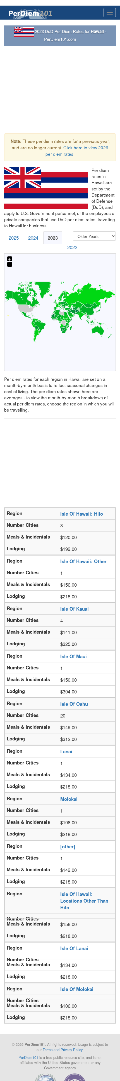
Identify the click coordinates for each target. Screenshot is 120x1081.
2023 (53, 237)
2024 (33, 237)
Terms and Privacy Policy (62, 1049)
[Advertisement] (60, 90)
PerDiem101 (28, 1057)
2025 (14, 237)
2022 (72, 247)
